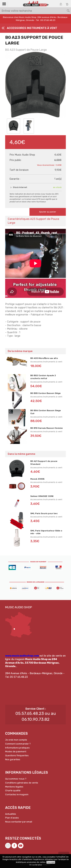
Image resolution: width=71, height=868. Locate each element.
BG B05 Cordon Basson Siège (45, 393)
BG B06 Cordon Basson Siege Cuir (45, 412)
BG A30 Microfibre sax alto (44, 358)
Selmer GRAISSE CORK (42, 496)
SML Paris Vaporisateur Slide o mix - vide (46, 532)
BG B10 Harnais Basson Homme (46, 428)
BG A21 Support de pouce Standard (43, 462)
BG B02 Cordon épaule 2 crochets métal (43, 377)
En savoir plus (35, 865)
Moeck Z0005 (37, 479)
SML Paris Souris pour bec (44, 513)
